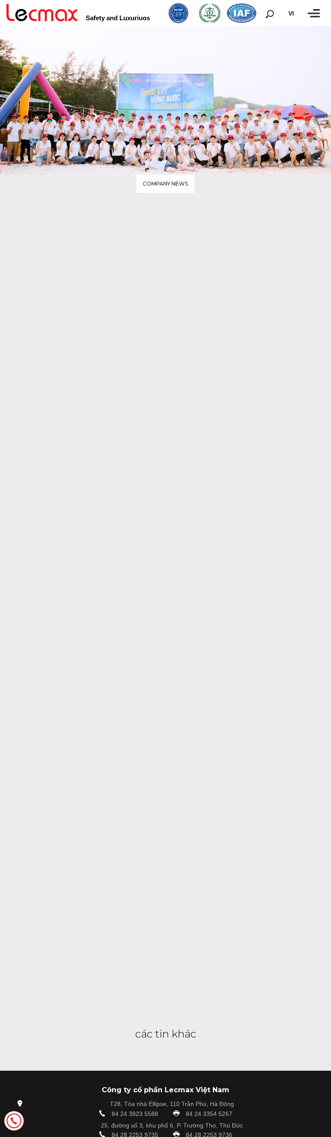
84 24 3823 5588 (135, 1113)
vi (291, 13)
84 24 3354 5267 (209, 1113)
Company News (165, 183)
